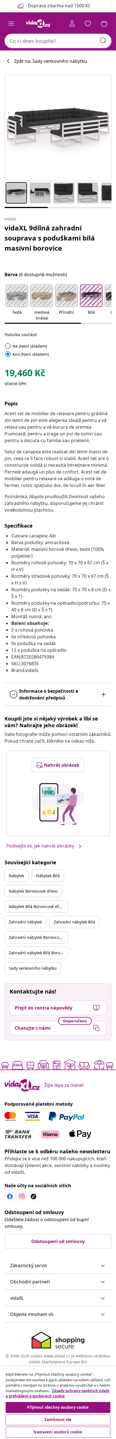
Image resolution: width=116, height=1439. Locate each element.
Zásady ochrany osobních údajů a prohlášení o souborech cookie (58, 1393)
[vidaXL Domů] (38, 23)
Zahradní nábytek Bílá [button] (74, 922)
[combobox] (58, 41)
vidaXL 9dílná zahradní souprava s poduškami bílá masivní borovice (50, 238)
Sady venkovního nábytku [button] (33, 968)
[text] (25, 374)
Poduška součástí (21, 334)
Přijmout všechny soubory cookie (58, 1407)
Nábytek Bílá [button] (48, 875)
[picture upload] (58, 804)
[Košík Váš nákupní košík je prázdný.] (104, 23)
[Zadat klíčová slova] (103, 40)
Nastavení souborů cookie (58, 1432)
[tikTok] (33, 1196)
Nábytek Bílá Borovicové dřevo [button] (37, 906)
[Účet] (72, 23)
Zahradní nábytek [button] (25, 922)
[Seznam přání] (88, 23)
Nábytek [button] (16, 875)
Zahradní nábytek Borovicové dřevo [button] (38, 937)
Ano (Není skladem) (27, 354)
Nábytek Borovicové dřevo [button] (33, 891)
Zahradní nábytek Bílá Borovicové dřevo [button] (38, 952)
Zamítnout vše (58, 1419)
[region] (58, 1402)
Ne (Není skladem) (26, 346)
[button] (17, 303)
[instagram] (21, 1196)
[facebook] (10, 1196)
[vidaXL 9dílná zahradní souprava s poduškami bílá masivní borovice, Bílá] (58, 128)
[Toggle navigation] (11, 23)
